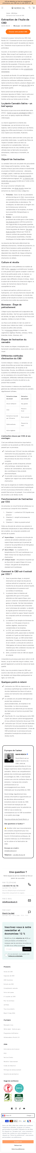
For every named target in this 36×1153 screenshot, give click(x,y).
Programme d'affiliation (11, 1033)
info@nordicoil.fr (10, 851)
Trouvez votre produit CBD (18, 31)
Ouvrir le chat (8, 913)
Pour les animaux (9, 1001)
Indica (3, 130)
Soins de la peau (9, 992)
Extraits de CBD (9, 984)
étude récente (19, 188)
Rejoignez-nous (8, 1025)
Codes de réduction (10, 1066)
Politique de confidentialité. (15, 956)
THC (22, 197)
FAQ (5, 1053)
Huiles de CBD (8, 971)
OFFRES (6, 1005)
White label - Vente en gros (12, 1029)
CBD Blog (14, 13)
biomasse (9, 330)
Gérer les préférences (18, 1149)
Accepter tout (18, 1141)
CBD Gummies (8, 980)
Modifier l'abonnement (11, 1061)
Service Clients (8, 1057)
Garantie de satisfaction (11, 1074)
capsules (13, 269)
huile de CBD (25, 85)
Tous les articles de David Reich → (16, 819)
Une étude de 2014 (12, 222)
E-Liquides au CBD (10, 996)
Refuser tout (18, 1145)
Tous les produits (9, 1009)
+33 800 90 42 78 (19, 855)
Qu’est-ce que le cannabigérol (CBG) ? (20, 113)
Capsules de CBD (9, 976)
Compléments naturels (11, 988)
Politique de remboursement (12, 1070)
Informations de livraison (11, 1049)
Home (8, 13)
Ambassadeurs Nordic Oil (12, 1037)
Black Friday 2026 (9, 1013)
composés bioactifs (24, 176)
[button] (2, 8)
